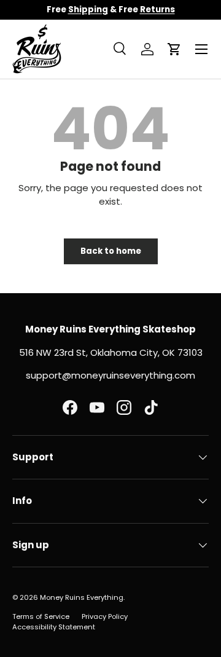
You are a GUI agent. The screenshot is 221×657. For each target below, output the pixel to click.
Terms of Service (40, 616)
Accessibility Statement (53, 627)
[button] (174, 49)
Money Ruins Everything (81, 597)
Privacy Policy (105, 616)
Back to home (110, 251)
